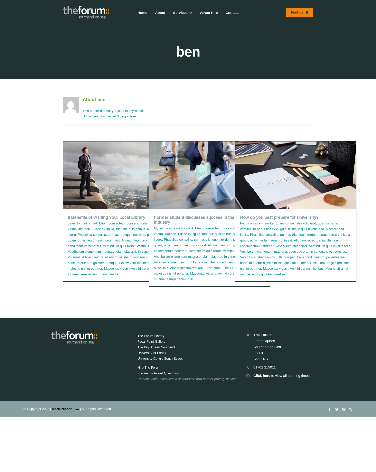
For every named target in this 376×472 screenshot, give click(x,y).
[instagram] (343, 409)
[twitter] (336, 409)
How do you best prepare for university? (290, 175)
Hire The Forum (148, 367)
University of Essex (151, 353)
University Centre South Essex (160, 358)
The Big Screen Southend (156, 347)
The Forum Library (150, 336)
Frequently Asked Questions (158, 373)
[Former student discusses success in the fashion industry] (209, 175)
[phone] (350, 409)
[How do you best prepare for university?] (295, 175)
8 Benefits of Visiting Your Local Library (117, 175)
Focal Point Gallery (151, 341)
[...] (124, 274)
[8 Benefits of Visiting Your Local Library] (123, 175)
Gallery (129, 175)
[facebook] (329, 409)
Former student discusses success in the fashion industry (203, 175)
